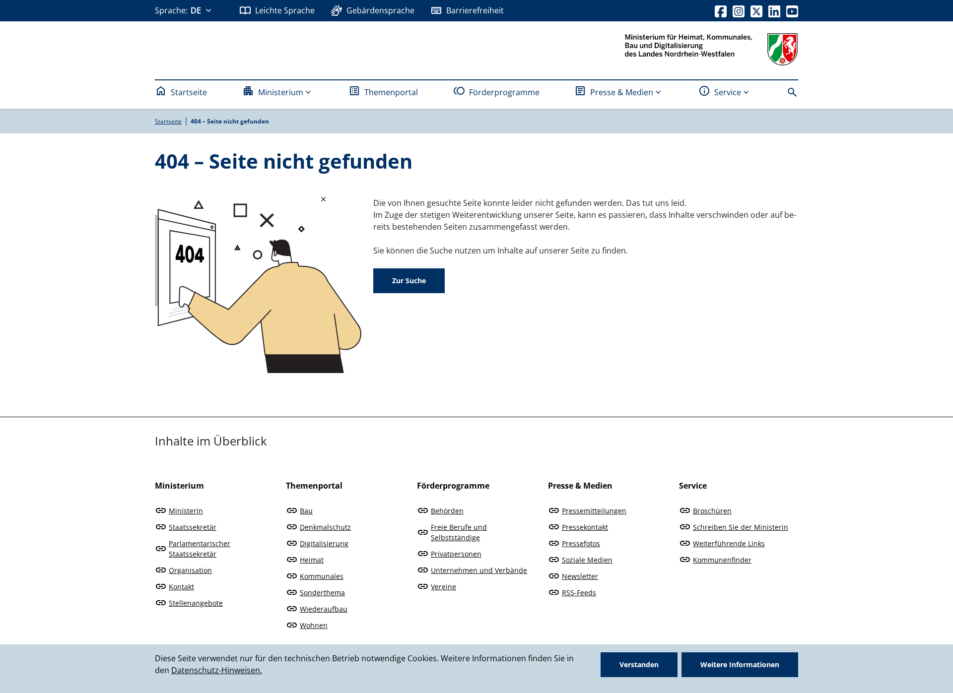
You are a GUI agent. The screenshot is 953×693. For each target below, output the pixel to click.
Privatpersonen (456, 554)
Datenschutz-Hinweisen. (216, 670)
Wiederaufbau (323, 609)
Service (727, 92)
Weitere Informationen (739, 664)
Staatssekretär (192, 527)
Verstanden (639, 664)
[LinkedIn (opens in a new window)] (774, 10)
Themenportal (391, 92)
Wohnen (314, 625)
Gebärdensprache (380, 10)
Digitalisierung (324, 543)
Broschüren (712, 510)
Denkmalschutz (325, 527)
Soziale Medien (587, 560)
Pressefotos (581, 543)
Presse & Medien (621, 92)
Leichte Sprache (285, 10)
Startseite (189, 92)
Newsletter (580, 576)
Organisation (190, 570)
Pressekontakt (585, 527)
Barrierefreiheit (475, 10)
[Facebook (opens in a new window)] (721, 10)
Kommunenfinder (722, 560)
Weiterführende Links (729, 543)
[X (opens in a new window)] (756, 10)
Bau (306, 510)
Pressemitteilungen (594, 510)
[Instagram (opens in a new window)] (739, 10)
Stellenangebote (196, 603)
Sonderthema (322, 592)
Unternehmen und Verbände (479, 570)
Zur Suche (409, 280)
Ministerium (280, 92)
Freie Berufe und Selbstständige (459, 532)
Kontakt (181, 586)
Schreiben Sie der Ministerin (740, 527)
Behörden (447, 510)
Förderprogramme (504, 92)
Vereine (443, 586)
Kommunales (321, 576)
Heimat (312, 560)
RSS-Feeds (579, 592)
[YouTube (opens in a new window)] (792, 10)
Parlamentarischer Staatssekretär (199, 549)
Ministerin (186, 510)
